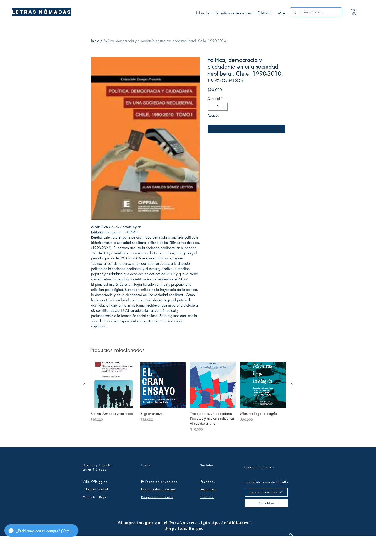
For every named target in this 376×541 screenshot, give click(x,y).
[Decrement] (211, 106)
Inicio (95, 41)
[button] (354, 12)
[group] (188, 403)
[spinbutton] (218, 106)
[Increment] (224, 106)
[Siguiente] (292, 384)
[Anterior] (84, 384)
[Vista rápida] (113, 385)
